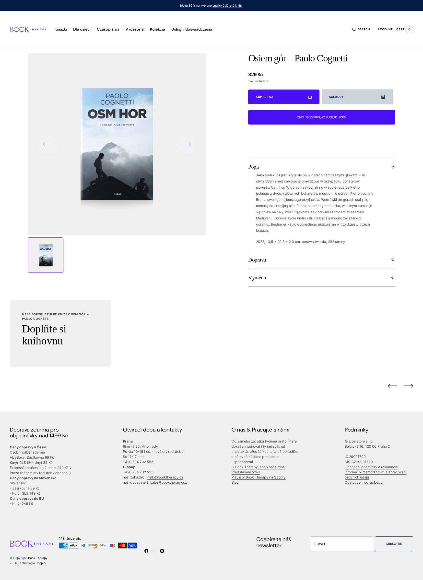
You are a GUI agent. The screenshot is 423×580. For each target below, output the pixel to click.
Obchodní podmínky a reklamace (371, 467)
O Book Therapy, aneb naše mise (258, 467)
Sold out (336, 97)
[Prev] (392, 385)
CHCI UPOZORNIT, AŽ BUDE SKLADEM (321, 117)
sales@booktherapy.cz (168, 482)
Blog (235, 482)
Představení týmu (246, 472)
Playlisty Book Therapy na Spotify (259, 477)
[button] (361, 29)
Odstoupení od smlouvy (364, 482)
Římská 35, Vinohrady (140, 446)
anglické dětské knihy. (227, 5)
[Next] (408, 385)
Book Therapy (37, 558)
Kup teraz (264, 97)
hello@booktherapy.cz (165, 477)
